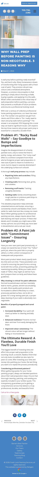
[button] (34, 11)
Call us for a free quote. (10, 392)
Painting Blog (19, 455)
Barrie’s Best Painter (20, 443)
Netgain (30, 467)
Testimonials (19, 453)
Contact (19, 458)
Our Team (20, 448)
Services (19, 446)
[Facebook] (4, 11)
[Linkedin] (13, 11)
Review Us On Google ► (19, 473)
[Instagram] (8, 11)
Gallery (19, 451)
